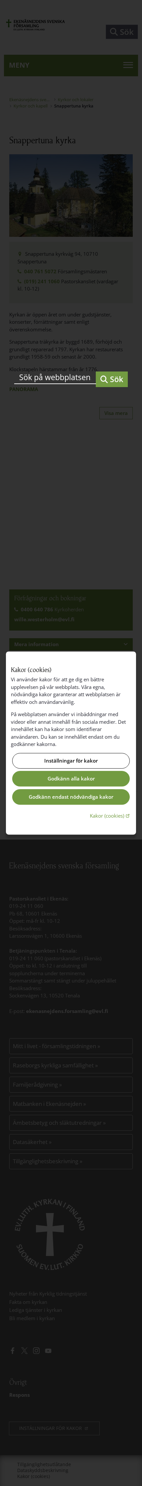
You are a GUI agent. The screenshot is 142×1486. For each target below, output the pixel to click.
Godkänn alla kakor (71, 779)
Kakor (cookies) (110, 815)
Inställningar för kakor (71, 760)
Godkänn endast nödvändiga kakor (71, 796)
